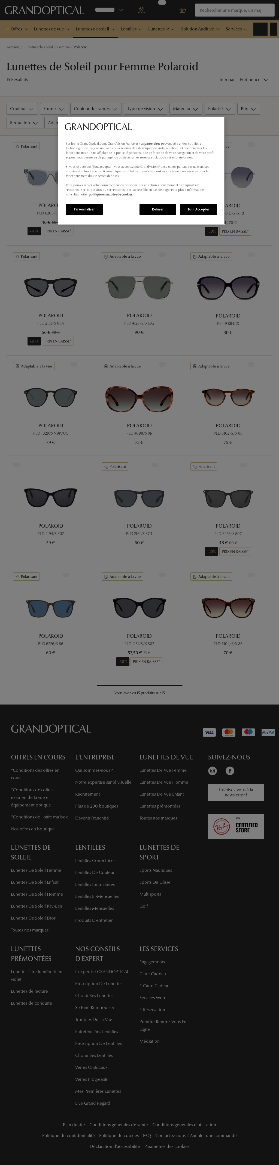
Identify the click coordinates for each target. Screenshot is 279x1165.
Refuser (157, 209)
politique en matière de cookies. (111, 194)
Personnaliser (84, 209)
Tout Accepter (198, 209)
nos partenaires (149, 143)
